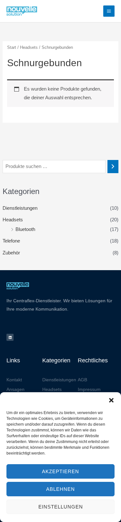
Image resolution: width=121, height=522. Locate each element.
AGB (82, 379)
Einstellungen (60, 506)
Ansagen (15, 389)
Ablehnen (60, 489)
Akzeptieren (60, 471)
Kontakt (14, 379)
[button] (111, 400)
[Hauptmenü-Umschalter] (109, 11)
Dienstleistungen (20, 208)
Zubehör (11, 252)
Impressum (89, 389)
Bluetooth (25, 229)
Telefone (11, 240)
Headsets (13, 219)
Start (11, 47)
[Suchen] (113, 166)
